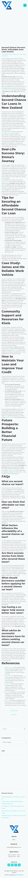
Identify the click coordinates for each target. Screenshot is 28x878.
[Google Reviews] (15, 865)
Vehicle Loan (14, 350)
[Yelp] (19, 865)
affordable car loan (7, 133)
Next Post (14, 714)
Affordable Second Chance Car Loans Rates (14, 54)
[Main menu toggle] (25, 5)
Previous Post (14, 710)
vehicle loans (5, 181)
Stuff (6, 692)
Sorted (7, 684)
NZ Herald (7, 675)
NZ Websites (19, 875)
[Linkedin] (12, 865)
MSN (6, 700)
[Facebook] (9, 865)
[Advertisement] (14, 25)
